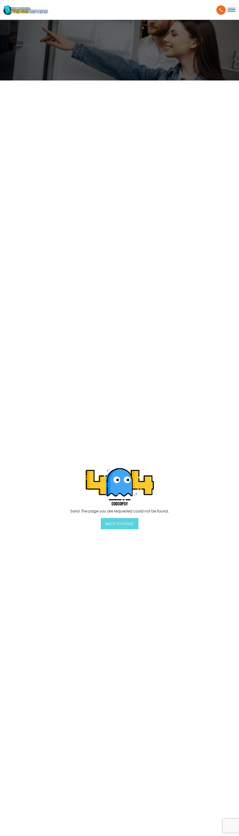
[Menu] (231, 10)
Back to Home (119, 523)
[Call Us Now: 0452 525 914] (221, 10)
